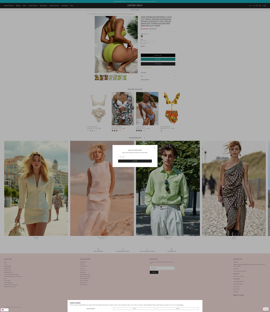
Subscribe (135, 161)
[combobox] (5, 309)
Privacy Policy (180, 305)
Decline (177, 308)
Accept (134, 308)
